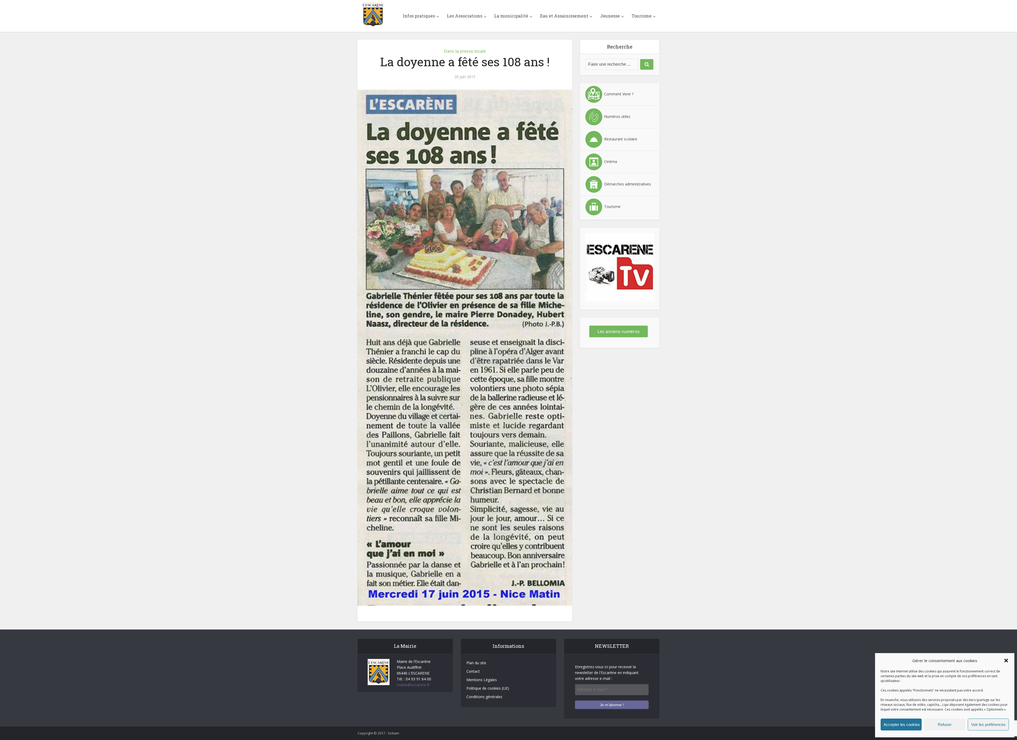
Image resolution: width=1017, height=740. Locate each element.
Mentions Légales (481, 679)
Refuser (945, 724)
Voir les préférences (988, 724)
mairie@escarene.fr (413, 684)
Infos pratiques (419, 16)
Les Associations (464, 16)
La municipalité (511, 16)
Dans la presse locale (465, 51)
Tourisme (642, 16)
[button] (1006, 660)
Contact (473, 671)
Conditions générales (484, 696)
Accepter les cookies (902, 724)
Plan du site (476, 662)
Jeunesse (610, 16)
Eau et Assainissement (564, 16)
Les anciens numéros (618, 331)
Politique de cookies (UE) (487, 688)
